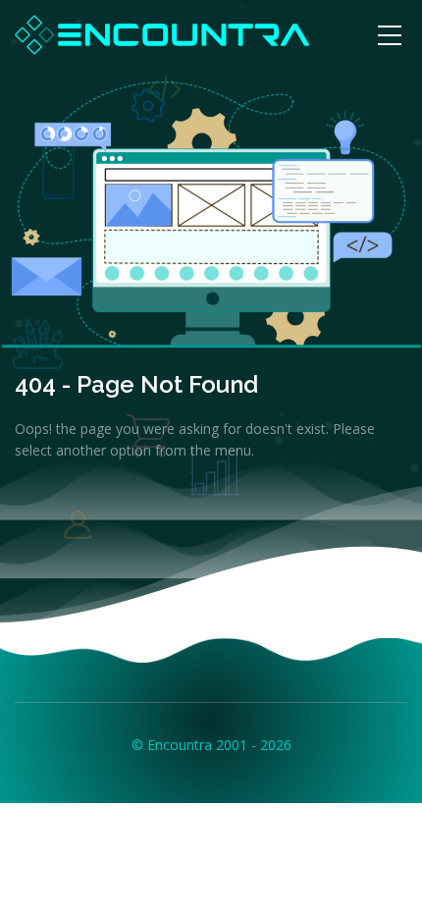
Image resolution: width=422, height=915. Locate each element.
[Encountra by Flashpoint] (162, 33)
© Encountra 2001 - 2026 (211, 744)
